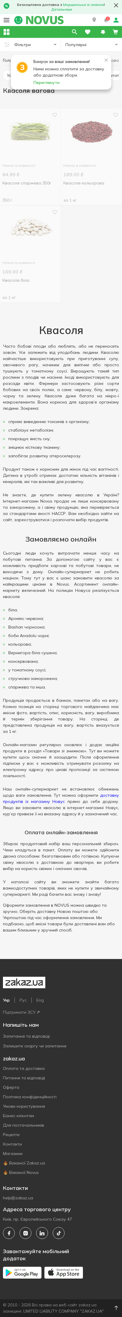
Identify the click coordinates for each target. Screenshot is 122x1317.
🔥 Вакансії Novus (21, 1172)
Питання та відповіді (24, 1078)
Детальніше (61, 9)
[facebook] (9, 1233)
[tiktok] (59, 1233)
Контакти (12, 1144)
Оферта (11, 1087)
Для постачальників (23, 1125)
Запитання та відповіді (26, 1036)
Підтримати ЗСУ (19, 1012)
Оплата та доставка (24, 1068)
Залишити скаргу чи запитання (34, 1046)
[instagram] (25, 1233)
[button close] (116, 5)
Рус (23, 1000)
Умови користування (24, 1106)
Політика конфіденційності (30, 1096)
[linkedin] (42, 1233)
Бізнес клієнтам (18, 1115)
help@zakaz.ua (18, 1198)
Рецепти (11, 1134)
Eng (40, 1000)
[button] (94, 20)
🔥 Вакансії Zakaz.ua (24, 1163)
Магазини (13, 1153)
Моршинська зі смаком (83, 4)
